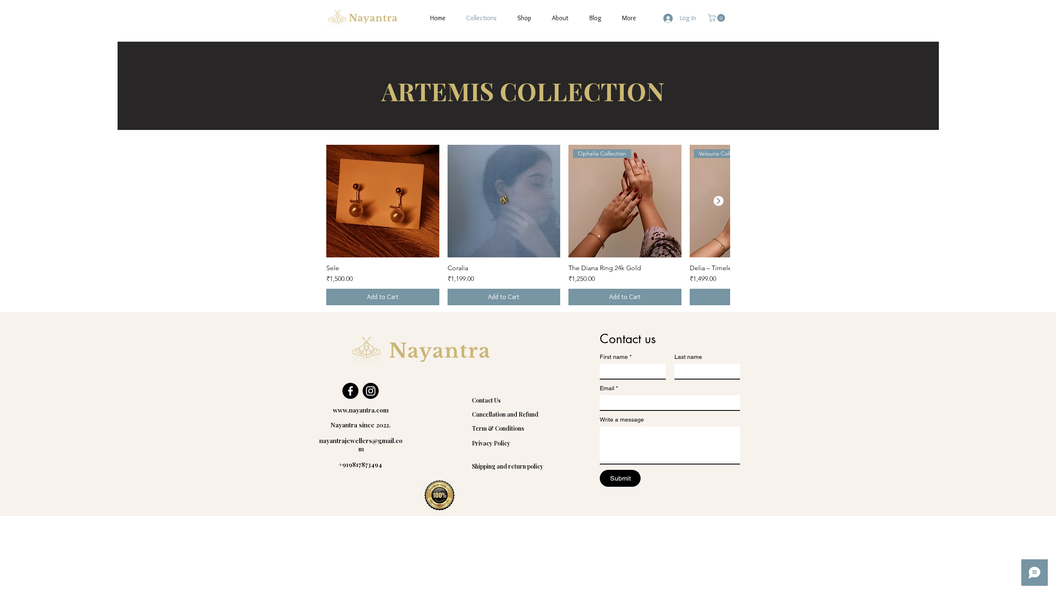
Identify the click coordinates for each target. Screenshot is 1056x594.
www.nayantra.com (361, 410)
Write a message (622, 419)
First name (616, 357)
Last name (688, 357)
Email (609, 388)
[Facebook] (350, 391)
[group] (528, 225)
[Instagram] (371, 391)
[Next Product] (719, 201)
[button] (717, 18)
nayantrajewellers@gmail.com (361, 444)
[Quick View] (382, 201)
